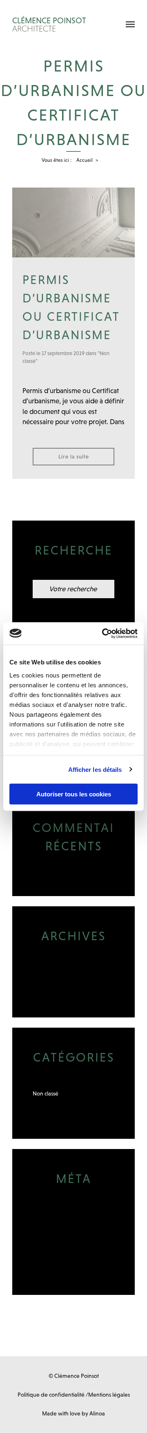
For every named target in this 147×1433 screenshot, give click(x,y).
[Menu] (130, 24)
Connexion (46, 1215)
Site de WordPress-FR (59, 1249)
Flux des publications (58, 1226)
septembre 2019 (53, 972)
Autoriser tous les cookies (73, 794)
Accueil (84, 160)
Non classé (45, 1093)
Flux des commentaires (61, 1238)
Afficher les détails (95, 769)
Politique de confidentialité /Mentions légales (74, 1394)
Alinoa (97, 1413)
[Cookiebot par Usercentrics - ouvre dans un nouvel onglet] (104, 633)
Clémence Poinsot (49, 24)
